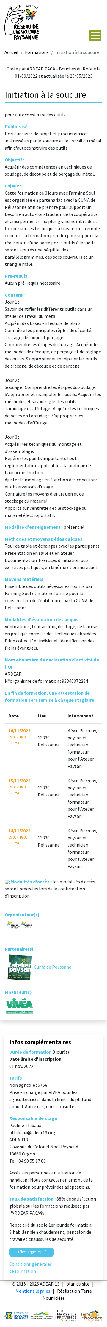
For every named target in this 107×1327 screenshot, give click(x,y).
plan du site (77, 1284)
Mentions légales (32, 1291)
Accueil (11, 52)
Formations (37, 52)
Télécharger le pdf (31, 1252)
